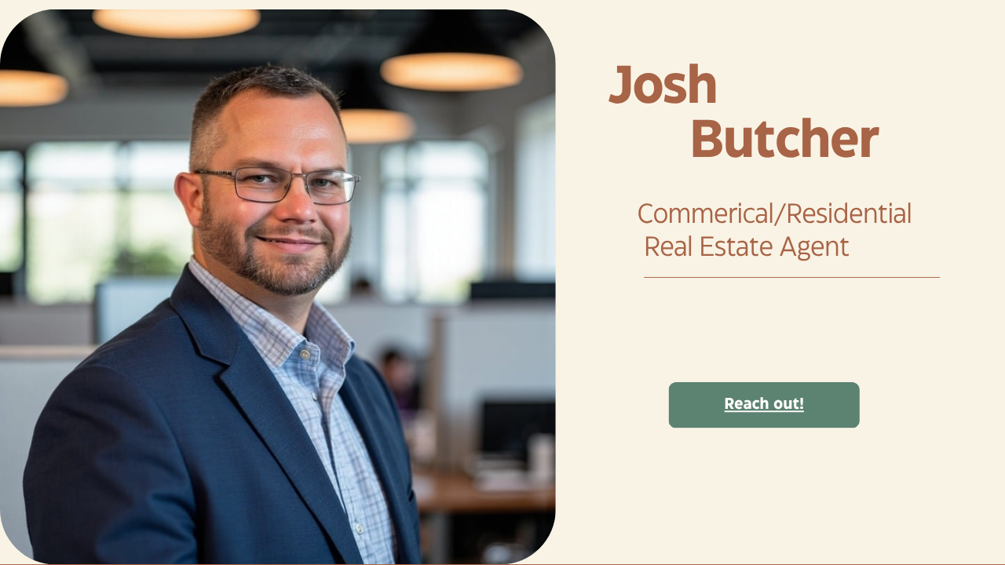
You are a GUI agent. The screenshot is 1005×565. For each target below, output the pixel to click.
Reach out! (764, 404)
